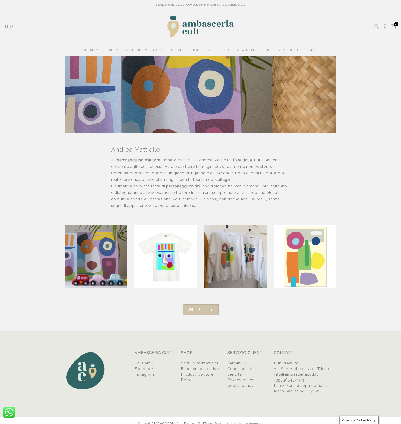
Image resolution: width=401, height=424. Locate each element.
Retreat (188, 380)
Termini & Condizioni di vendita (239, 369)
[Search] (376, 27)
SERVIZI (178, 50)
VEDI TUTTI (197, 309)
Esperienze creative (200, 369)
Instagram (144, 374)
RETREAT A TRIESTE (284, 50)
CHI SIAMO (92, 50)
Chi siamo (144, 363)
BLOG (313, 50)
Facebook (144, 369)
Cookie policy (240, 385)
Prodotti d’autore (197, 374)
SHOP (113, 50)
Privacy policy (241, 380)
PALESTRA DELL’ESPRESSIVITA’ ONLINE (226, 50)
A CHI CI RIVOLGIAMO (144, 50)
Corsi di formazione (200, 363)
